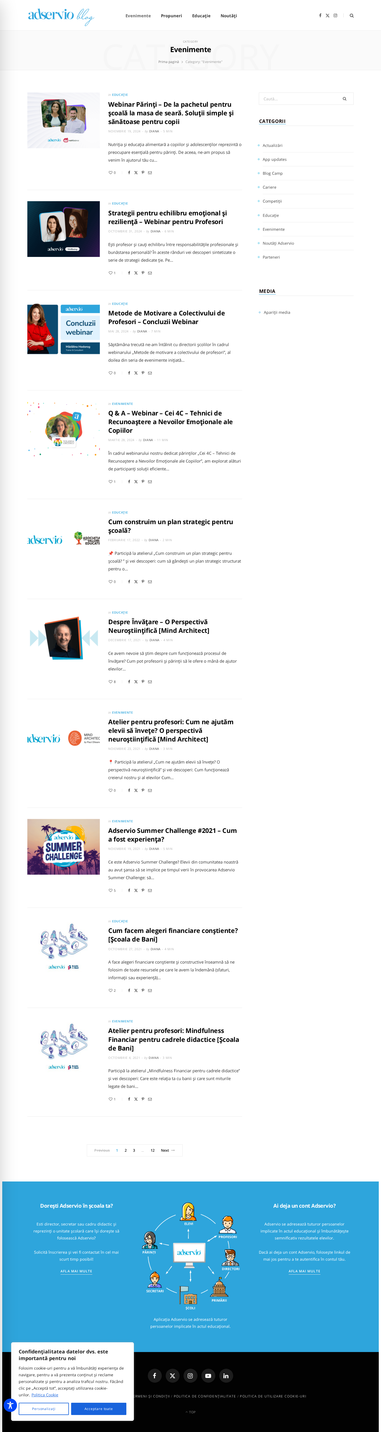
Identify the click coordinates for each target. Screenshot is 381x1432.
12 (153, 1150)
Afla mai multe (76, 1271)
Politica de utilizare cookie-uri (273, 1396)
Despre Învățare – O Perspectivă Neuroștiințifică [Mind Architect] (158, 626)
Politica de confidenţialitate (205, 1396)
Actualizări (273, 145)
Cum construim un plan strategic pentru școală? (170, 526)
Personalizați (44, 1408)
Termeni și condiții (150, 1396)
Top (192, 1412)
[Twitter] (136, 172)
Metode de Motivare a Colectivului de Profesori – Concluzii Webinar (166, 317)
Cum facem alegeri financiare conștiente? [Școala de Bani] (173, 935)
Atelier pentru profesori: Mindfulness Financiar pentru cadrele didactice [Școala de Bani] (173, 1039)
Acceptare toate (99, 1408)
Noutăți (229, 15)
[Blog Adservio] (67, 15)
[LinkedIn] (226, 1376)
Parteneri (271, 257)
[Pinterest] (143, 172)
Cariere (269, 187)
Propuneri (171, 15)
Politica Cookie (45, 1394)
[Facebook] (129, 172)
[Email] (150, 172)
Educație (201, 15)
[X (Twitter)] (173, 1376)
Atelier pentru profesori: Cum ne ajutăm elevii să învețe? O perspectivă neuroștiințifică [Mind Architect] (171, 730)
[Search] (348, 15)
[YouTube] (208, 1376)
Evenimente (138, 15)
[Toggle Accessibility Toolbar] (10, 1405)
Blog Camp (273, 173)
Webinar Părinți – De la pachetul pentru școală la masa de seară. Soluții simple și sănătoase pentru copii (171, 113)
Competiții (272, 201)
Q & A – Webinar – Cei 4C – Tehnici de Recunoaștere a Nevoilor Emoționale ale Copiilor (170, 422)
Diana (154, 131)
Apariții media (277, 312)
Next (165, 1150)
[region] (72, 1381)
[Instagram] (190, 1376)
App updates (275, 159)
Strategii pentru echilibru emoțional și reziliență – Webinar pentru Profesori (167, 217)
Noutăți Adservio (278, 243)
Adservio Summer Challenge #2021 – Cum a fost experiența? (172, 834)
